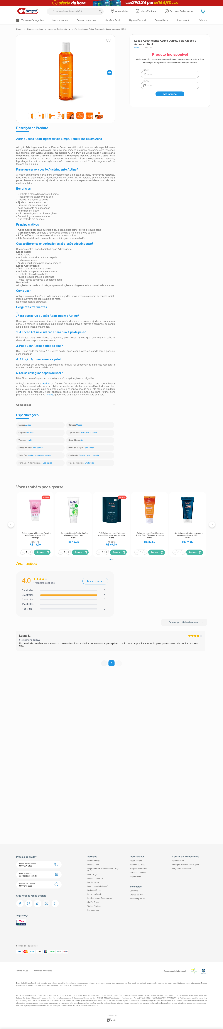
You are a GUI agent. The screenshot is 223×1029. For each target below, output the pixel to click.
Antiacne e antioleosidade (39, 455)
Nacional (30, 433)
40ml (82, 440)
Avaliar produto (95, 581)
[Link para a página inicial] (19, 29)
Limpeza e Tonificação (57, 29)
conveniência (141, 983)
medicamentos (73, 983)
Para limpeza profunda (89, 455)
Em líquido (89, 463)
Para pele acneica (89, 433)
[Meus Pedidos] (138, 11)
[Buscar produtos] (100, 11)
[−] (22, 552)
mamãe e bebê (130, 983)
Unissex (79, 425)
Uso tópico (47, 463)
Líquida (30, 440)
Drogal (49, 395)
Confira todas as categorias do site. (72, 985)
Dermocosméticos (35, 29)
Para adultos (37, 448)
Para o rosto (89, 448)
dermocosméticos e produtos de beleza (95, 983)
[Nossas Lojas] (113, 11)
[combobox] (75, 11)
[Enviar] (169, 93)
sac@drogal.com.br (43, 998)
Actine (45, 384)
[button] (203, 11)
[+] (30, 552)
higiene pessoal (117, 983)
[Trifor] (111, 3)
